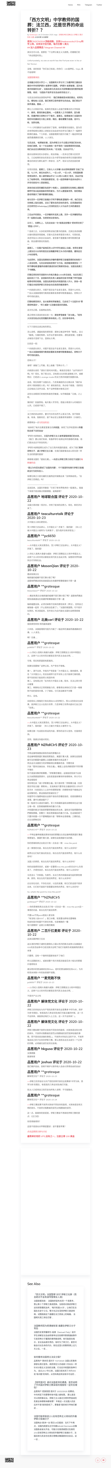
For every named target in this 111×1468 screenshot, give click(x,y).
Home (70, 5)
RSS (78, 5)
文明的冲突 (63, 35)
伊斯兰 (76, 35)
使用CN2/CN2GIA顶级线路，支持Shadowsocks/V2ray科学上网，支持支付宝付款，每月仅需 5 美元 (55, 42)
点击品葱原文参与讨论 (37, 1131)
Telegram (88, 5)
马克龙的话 (44, 422)
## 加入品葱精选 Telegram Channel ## (46, 47)
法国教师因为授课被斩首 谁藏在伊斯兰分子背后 (55, 1327)
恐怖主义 (70, 35)
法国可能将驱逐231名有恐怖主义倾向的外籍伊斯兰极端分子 (55, 1417)
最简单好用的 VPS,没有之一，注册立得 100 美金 (51, 1136)
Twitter (99, 5)
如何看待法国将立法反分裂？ (48, 1357)
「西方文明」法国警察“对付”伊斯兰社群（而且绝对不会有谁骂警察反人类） (55, 1295)
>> (28, 545)
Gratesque (34, 35)
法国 (32, 37)
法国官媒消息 (33, 77)
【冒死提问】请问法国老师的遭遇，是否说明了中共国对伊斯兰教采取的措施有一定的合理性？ (55, 1385)
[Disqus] (55, 1184)
